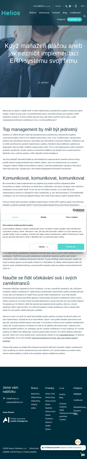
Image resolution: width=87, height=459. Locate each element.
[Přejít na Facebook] (64, 439)
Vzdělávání (78, 400)
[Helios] (11, 13)
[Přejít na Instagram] (82, 439)
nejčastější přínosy (66, 335)
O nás (61, 388)
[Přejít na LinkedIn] (70, 439)
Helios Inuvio (50, 401)
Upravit (42, 247)
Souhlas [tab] (15, 217)
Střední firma (36, 397)
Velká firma (35, 401)
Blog (61, 398)
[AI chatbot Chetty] (83, 455)
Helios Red (50, 394)
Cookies (62, 420)
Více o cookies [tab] (72, 217)
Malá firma (35, 394)
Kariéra (62, 394)
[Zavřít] (83, 447)
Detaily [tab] (43, 217)
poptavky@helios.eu (15, 402)
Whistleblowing (80, 407)
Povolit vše (70, 247)
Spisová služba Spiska (48, 425)
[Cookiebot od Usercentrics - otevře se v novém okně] (74, 210)
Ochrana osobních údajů (63, 407)
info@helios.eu (13, 399)
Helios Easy (50, 397)
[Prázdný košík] (76, 6)
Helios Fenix (50, 411)
